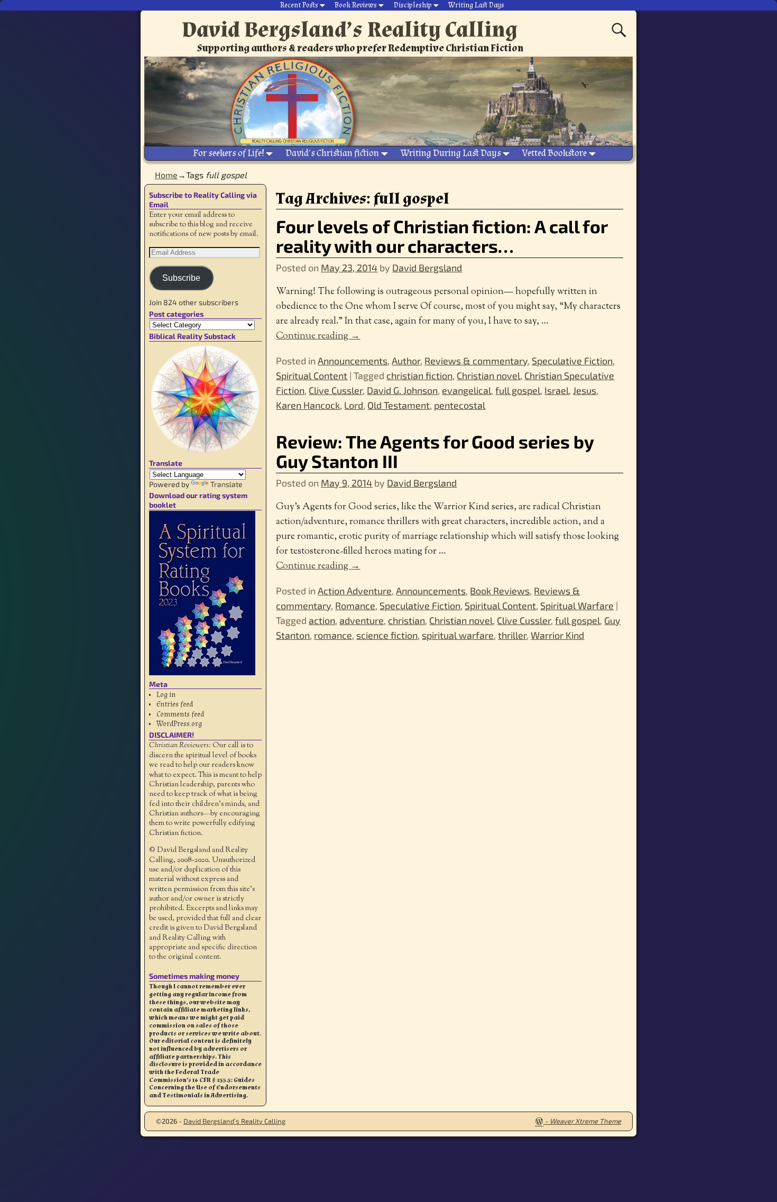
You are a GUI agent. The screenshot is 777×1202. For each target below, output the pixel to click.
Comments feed (180, 714)
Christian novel (488, 375)
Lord (353, 405)
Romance (355, 605)
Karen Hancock (308, 405)
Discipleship (413, 5)
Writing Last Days (476, 5)
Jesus (584, 390)
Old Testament (398, 405)
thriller (512, 635)
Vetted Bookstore (554, 153)
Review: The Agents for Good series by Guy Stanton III (435, 451)
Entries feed (174, 704)
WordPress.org (179, 724)
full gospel (517, 390)
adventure (361, 620)
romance (333, 635)
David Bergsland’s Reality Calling (349, 29)
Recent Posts (299, 5)
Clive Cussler (336, 390)
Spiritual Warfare (577, 605)
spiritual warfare (458, 635)
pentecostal (459, 405)
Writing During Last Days (451, 153)
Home (166, 175)
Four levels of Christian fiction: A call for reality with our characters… (441, 235)
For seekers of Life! (228, 153)
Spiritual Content (311, 375)
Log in (165, 695)
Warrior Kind (557, 635)
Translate (226, 484)
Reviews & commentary (476, 360)
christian (406, 620)
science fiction (387, 635)
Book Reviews (356, 5)
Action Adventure (355, 591)
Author (406, 360)
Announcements (352, 360)
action (322, 620)
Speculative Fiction (572, 360)
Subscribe (181, 277)
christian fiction (419, 375)
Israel (556, 390)
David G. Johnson (402, 390)
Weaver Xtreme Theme (585, 1121)
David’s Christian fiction (332, 153)
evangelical (466, 390)
